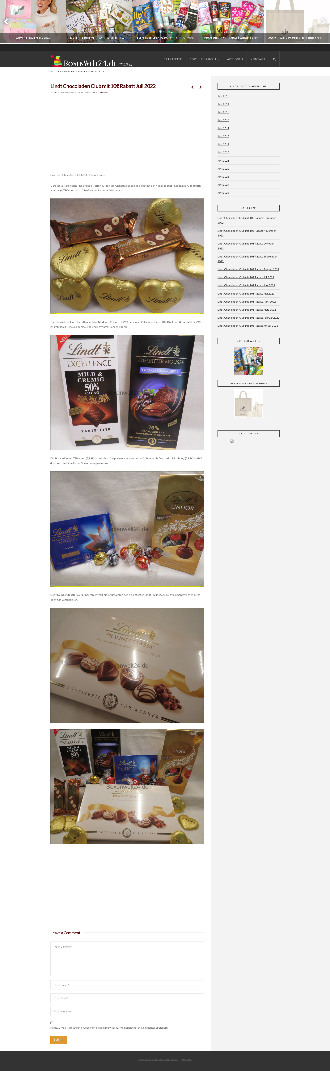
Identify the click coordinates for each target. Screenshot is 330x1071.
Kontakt (187, 1059)
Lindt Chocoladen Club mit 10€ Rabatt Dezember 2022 (247, 220)
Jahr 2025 (223, 192)
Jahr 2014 (223, 104)
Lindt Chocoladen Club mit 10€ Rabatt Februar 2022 (248, 317)
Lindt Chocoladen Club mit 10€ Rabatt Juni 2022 (246, 285)
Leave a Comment (100, 92)
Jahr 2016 (223, 120)
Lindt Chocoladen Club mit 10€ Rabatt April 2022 (247, 301)
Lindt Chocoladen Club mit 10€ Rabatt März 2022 (247, 309)
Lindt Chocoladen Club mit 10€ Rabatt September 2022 (247, 259)
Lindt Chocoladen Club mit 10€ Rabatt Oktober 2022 (246, 246)
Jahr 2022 (57, 92)
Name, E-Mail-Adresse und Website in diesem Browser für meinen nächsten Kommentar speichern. (109, 1027)
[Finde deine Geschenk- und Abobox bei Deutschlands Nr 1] (93, 60)
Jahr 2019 (223, 144)
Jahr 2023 (223, 176)
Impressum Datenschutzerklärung (158, 1059)
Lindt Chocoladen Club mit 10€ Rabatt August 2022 (248, 269)
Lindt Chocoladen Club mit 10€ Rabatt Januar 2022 (248, 325)
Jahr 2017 (223, 128)
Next (322, 22)
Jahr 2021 (223, 160)
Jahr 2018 (223, 136)
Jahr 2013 (223, 96)
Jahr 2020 (223, 152)
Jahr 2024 (223, 184)
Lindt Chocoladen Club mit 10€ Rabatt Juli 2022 (246, 277)
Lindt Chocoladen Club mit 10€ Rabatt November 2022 (247, 233)
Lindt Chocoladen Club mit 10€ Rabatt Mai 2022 (246, 293)
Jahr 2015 (223, 112)
